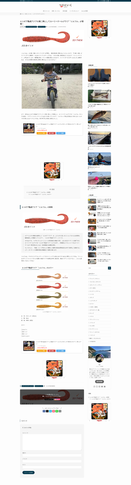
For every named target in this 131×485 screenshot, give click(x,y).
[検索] (110, 1)
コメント (25, 432)
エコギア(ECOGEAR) (52, 26)
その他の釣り (93, 341)
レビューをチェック (42, 130)
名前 (24, 452)
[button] (44, 411)
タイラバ (92, 303)
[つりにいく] (65, 5)
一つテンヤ (92, 335)
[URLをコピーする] (60, 411)
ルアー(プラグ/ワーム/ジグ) (31, 26)
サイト (24, 464)
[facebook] (98, 1)
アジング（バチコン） (95, 278)
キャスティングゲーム (95, 291)
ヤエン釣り (92, 325)
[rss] (106, 1)
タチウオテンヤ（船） (95, 310)
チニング (92, 313)
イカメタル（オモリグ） (95, 281)
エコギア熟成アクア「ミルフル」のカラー (41, 194)
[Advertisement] (52, 150)
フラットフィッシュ (94, 319)
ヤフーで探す (61, 133)
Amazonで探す (41, 133)
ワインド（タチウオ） (95, 332)
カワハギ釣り (93, 288)
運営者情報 (99, 381)
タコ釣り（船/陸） (94, 307)
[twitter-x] (100, 1)
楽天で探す (51, 133)
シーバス (92, 294)
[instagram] (102, 1)
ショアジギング (93, 300)
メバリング (92, 322)
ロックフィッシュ (41, 26)
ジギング (92, 297)
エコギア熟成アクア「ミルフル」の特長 (39, 192)
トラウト (92, 316)
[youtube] (104, 1)
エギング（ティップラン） (96, 285)
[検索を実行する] (109, 268)
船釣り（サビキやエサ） (95, 338)
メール (24, 458)
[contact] (108, 1)
